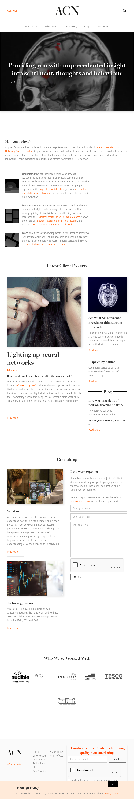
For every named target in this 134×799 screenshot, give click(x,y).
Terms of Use (56, 755)
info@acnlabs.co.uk (17, 764)
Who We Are (31, 26)
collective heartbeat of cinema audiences (58, 217)
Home (36, 751)
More (13, 82)
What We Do (51, 26)
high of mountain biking (52, 189)
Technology (71, 26)
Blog (86, 26)
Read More (12, 417)
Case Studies (102, 26)
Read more (12, 628)
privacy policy (110, 793)
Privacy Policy (56, 751)
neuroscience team (80, 501)
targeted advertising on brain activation (56, 220)
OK (113, 784)
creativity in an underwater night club (53, 224)
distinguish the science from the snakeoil (43, 244)
